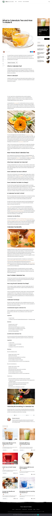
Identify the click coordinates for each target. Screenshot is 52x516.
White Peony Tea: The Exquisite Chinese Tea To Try (40, 57)
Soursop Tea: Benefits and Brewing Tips (8, 492)
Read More (21, 474)
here (43, 511)
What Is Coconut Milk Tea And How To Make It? (27, 467)
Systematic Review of (19, 220)
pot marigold (16, 103)
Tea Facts (20, 1)
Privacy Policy (18, 509)
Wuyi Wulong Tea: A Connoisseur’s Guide (40, 61)
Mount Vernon (20, 141)
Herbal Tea (3, 18)
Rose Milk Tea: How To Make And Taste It (40, 49)
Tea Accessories (26, 1)
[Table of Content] (16, 62)
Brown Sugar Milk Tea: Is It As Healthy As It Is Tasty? (9, 443)
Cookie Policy (24, 509)
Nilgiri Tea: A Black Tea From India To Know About (40, 53)
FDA (9, 206)
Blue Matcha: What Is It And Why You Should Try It (27, 492)
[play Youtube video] (21, 396)
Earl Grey (30, 156)
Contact (38, 509)
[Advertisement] (26, 10)
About (13, 509)
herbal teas (21, 175)
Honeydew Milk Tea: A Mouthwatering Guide (25, 443)
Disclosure (30, 509)
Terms (34, 509)
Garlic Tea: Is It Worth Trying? (9, 467)
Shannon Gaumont (16, 418)
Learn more (35, 514)
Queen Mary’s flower (29, 134)
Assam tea (18, 158)
